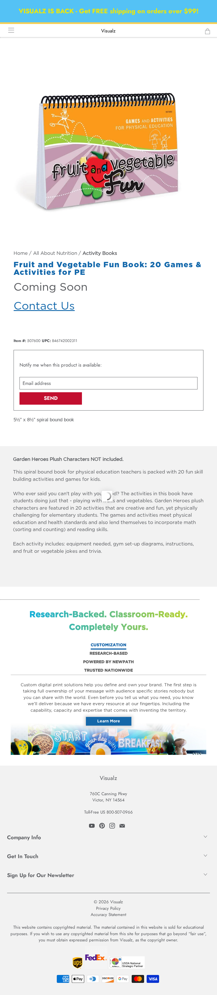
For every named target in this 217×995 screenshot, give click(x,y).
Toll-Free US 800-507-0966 (108, 812)
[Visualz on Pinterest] (102, 826)
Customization (108, 645)
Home (21, 253)
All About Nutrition (55, 253)
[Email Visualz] (122, 826)
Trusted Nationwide (108, 670)
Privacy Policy (108, 908)
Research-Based (109, 653)
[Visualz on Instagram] (112, 826)
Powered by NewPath (108, 662)
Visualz (108, 30)
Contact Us (44, 306)
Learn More (108, 721)
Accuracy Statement (108, 914)
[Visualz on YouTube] (92, 826)
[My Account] (9, 30)
